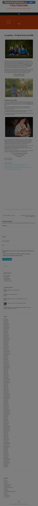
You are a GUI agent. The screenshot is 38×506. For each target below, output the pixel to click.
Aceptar (31, 2)
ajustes (26, 2)
